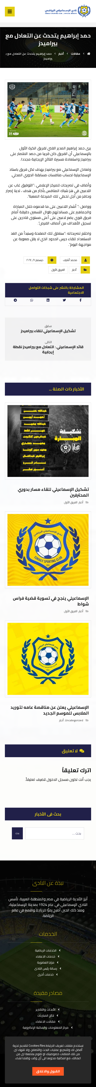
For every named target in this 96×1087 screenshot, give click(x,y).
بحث (17, 833)
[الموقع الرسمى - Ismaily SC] (67, 11)
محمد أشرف (70, 260)
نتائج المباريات (45, 1015)
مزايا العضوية (45, 962)
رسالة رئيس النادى (45, 968)
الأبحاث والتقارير (45, 1009)
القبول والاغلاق (48, 1071)
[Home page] (88, 53)
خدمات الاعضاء (45, 956)
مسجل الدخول (58, 779)
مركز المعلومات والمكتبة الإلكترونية (46, 1027)
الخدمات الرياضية (45, 950)
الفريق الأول (58, 269)
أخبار (74, 269)
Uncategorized (74, 720)
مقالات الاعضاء (45, 1021)
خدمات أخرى (46, 974)
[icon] (85, 260)
